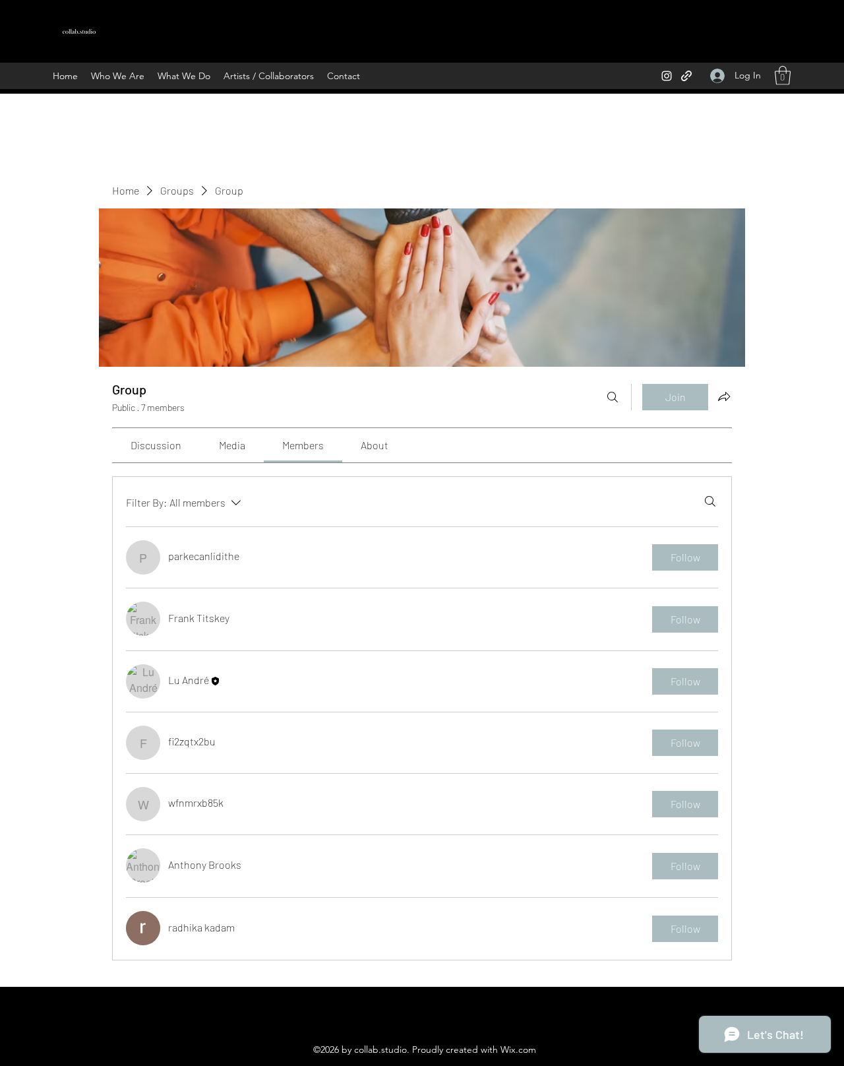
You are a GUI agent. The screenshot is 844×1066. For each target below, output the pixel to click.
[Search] (612, 397)
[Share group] (724, 396)
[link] (156, 445)
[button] (783, 75)
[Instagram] (666, 75)
